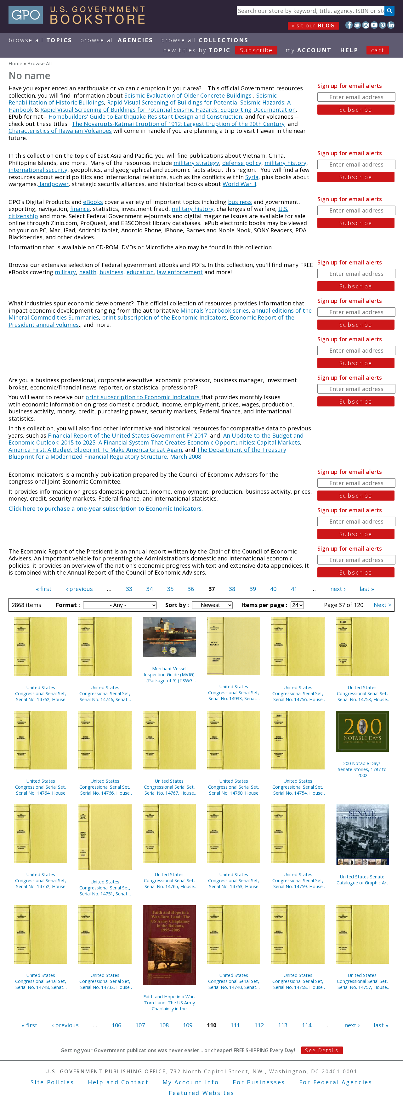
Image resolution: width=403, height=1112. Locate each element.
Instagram (365, 25)
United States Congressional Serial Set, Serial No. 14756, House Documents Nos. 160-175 (297, 693)
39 (253, 589)
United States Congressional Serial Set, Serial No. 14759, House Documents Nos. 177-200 (297, 880)
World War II (239, 184)
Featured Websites (202, 1093)
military (65, 272)
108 (164, 1025)
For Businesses (259, 1082)
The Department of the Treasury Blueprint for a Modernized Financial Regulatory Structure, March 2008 (147, 453)
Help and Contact (118, 1082)
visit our (313, 25)
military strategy (196, 163)
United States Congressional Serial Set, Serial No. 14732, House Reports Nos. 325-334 (104, 981)
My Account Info (190, 1082)
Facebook (349, 25)
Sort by (176, 605)
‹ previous (79, 589)
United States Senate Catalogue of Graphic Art (362, 880)
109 (187, 1025)
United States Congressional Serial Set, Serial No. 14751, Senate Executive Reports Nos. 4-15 (104, 888)
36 (191, 589)
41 (294, 589)
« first (44, 589)
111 (235, 1025)
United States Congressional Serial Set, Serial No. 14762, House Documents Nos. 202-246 (40, 693)
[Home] (79, 22)
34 (149, 589)
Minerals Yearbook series (214, 310)
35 (170, 589)
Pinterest (382, 25)
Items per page (263, 605)
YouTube (374, 25)
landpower (53, 184)
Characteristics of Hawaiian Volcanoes (60, 130)
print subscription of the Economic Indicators (164, 317)
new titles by (218, 50)
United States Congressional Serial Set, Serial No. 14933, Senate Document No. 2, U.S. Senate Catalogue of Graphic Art (233, 692)
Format (67, 605)
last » (367, 589)
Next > (382, 605)
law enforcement (180, 272)
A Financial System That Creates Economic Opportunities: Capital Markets (199, 442)
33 (129, 589)
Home (15, 63)
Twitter (357, 25)
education (140, 272)
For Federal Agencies (335, 1082)
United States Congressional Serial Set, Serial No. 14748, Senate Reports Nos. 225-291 (40, 981)
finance (80, 209)
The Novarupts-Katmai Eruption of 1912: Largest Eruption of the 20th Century (178, 124)
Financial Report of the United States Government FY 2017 (127, 435)
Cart (377, 50)
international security (38, 169)
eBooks (93, 202)
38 (232, 589)
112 (259, 1025)
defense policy (241, 163)
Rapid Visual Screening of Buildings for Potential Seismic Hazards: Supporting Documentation (168, 109)
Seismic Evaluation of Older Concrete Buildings (188, 95)
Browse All (40, 40)
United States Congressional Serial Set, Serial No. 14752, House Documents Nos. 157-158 (40, 880)
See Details (321, 1050)
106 (116, 1025)
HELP (349, 50)
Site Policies (52, 1082)
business (240, 202)
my (309, 50)
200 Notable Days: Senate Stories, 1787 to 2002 (362, 769)
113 (282, 1025)
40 (273, 589)
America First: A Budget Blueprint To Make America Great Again (95, 449)
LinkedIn (390, 25)
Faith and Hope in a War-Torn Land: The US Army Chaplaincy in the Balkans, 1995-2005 (169, 1003)
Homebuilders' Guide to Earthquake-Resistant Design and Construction (144, 116)
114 (306, 1025)
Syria (251, 177)
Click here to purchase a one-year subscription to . (106, 508)
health (87, 272)
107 (140, 1025)
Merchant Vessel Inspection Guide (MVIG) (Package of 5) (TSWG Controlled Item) (169, 675)
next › (337, 589)
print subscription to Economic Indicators (143, 397)
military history (285, 163)
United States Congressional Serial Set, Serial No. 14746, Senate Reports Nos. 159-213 (104, 693)
